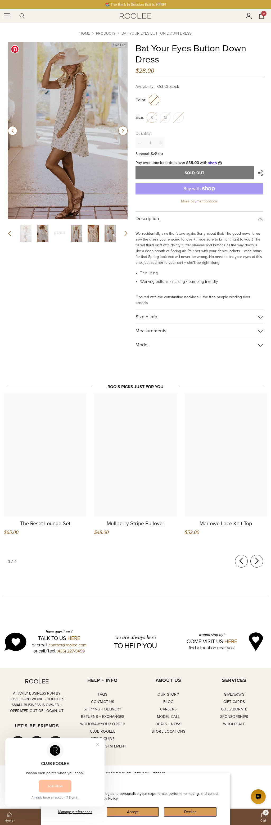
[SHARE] (258, 173)
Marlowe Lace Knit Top (226, 523)
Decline (190, 811)
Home (84, 33)
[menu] (7, 16)
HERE (73, 638)
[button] (12, 130)
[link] (263, 817)
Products (105, 33)
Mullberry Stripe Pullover (135, 523)
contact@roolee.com (67, 645)
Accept (132, 811)
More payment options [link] (199, 201)
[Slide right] (256, 561)
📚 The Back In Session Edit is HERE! (135, 4)
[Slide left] (241, 561)
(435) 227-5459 (71, 651)
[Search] (22, 16)
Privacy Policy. (107, 798)
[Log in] (248, 15)
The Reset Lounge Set (45, 523)
